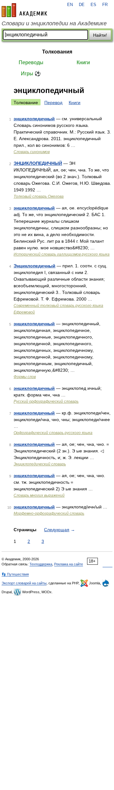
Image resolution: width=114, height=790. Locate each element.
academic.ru (24, 10)
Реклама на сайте (68, 564)
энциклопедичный (34, 118)
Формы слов (25, 377)
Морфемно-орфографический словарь (49, 513)
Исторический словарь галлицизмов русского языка (62, 254)
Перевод (53, 102)
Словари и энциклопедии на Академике (54, 23)
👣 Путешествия (15, 574)
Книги (83, 62)
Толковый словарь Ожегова (39, 196)
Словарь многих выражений (39, 495)
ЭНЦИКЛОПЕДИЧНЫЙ (38, 163)
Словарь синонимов (32, 152)
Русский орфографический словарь (46, 401)
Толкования (57, 51)
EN (70, 5)
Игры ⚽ (31, 73)
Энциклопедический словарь (40, 464)
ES (93, 5)
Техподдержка (40, 564)
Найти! (100, 35)
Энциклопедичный (34, 265)
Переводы (31, 62)
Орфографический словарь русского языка (53, 433)
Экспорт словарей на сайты (24, 583)
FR (105, 5)
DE (82, 5)
